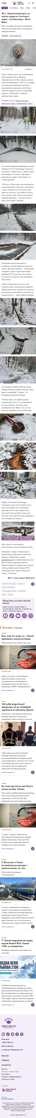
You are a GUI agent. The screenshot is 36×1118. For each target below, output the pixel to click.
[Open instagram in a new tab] (24, 615)
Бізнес (28, 8)
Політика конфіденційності (12, 1077)
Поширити (28, 69)
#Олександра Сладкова (9, 591)
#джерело (22, 591)
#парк (4, 594)
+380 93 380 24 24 (7, 1042)
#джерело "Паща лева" (9, 583)
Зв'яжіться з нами (8, 1079)
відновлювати (7, 559)
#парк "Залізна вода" (8, 587)
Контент (5, 1055)
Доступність (6, 1074)
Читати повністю (8, 690)
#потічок (21, 583)
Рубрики (5, 1060)
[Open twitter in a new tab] (30, 615)
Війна (22, 8)
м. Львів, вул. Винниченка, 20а (12, 1050)
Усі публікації (13, 8)
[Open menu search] (29, 3)
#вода (10, 594)
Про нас (4, 1069)
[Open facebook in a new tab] (5, 615)
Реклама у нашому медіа (10, 1071)
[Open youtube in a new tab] (18, 615)
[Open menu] (32, 3)
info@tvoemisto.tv (8, 1046)
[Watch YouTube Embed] (18, 531)
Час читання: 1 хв (15, 36)
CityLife (4, 8)
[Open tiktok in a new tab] (11, 615)
